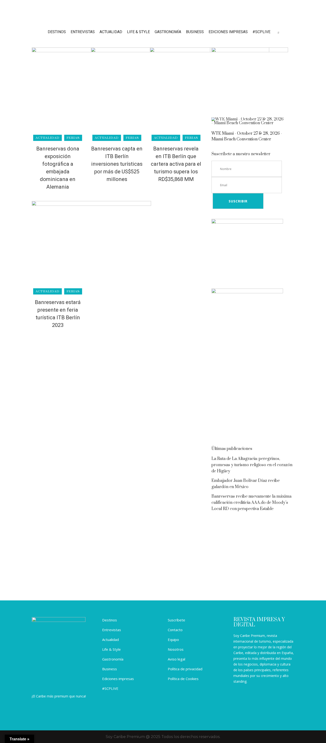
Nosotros (176, 649)
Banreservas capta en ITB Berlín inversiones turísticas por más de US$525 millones (116, 164)
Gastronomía (112, 659)
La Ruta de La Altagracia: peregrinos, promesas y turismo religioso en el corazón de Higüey (251, 465)
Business (109, 668)
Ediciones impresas (118, 678)
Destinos (109, 620)
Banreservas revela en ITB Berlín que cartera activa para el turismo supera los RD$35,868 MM (176, 164)
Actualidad (110, 639)
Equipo (173, 639)
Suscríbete (176, 620)
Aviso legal (176, 659)
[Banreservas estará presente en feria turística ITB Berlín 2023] (91, 246)
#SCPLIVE (110, 688)
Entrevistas (111, 629)
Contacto (175, 629)
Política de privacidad (185, 668)
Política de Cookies (183, 678)
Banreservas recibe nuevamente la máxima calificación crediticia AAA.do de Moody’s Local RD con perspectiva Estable (251, 502)
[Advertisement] (252, 403)
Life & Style (111, 649)
